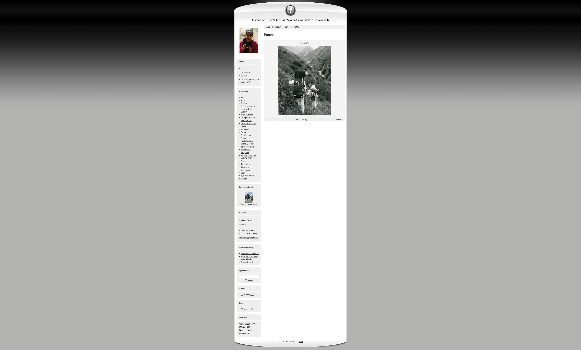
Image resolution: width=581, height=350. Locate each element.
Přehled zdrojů (247, 309)
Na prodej (245, 129)
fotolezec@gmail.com (248, 238)
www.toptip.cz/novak (250, 253)
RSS (301, 341)
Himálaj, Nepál (247, 115)
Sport (243, 173)
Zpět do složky (300, 119)
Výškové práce (247, 176)
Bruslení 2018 (247, 262)
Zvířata (244, 179)
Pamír (286, 27)
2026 (252, 295)
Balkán (244, 103)
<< (242, 295)
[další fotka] (340, 80)
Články (244, 76)
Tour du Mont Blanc (249, 204)
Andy (243, 100)
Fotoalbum (277, 27)
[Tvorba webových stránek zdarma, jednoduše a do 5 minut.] (297, 342)
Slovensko (245, 170)
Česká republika (248, 106)
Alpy (243, 97)
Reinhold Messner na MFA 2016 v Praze (248, 158)
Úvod (268, 27)
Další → (339, 119)
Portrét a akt (246, 135)
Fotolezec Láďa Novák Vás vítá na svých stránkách (290, 19)
